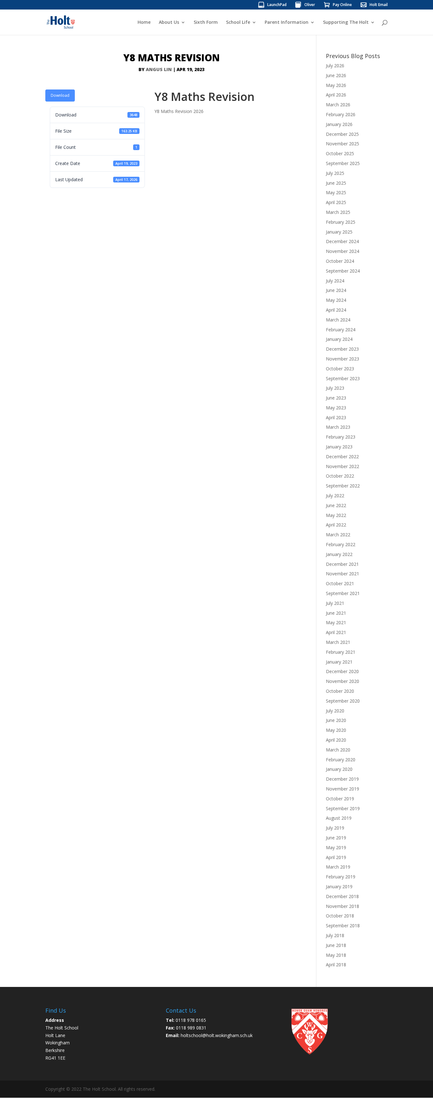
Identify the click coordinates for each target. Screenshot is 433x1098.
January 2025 (339, 232)
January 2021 (339, 662)
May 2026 (336, 85)
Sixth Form (206, 22)
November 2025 (342, 144)
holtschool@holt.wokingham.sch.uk (217, 1035)
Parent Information (286, 22)
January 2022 (339, 554)
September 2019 (343, 808)
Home (144, 22)
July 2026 (335, 66)
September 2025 (343, 163)
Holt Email (379, 5)
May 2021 (336, 622)
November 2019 (342, 789)
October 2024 (340, 261)
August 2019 (339, 818)
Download (60, 95)
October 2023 (340, 369)
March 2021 (338, 642)
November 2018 (342, 906)
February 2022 (340, 544)
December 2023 (342, 349)
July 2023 (335, 388)
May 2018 (336, 955)
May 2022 (336, 515)
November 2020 (342, 681)
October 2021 (340, 583)
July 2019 (335, 828)
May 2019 (336, 847)
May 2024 (336, 300)
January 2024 (339, 339)
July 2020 (335, 711)
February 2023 (340, 437)
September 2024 (343, 271)
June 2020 (336, 720)
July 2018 (335, 935)
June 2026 (336, 75)
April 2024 (336, 310)
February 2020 (340, 760)
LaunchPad (277, 5)
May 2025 (336, 192)
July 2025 (335, 173)
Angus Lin (159, 69)
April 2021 (336, 632)
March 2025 (338, 212)
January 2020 (339, 769)
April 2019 (336, 857)
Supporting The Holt (346, 22)
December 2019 (342, 779)
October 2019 (340, 799)
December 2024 (342, 241)
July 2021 (335, 603)
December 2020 (342, 671)
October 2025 (340, 153)
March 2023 (338, 427)
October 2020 (340, 691)
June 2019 (336, 838)
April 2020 (336, 740)
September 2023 (343, 378)
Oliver (309, 5)
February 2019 (340, 877)
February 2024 (340, 330)
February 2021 (340, 652)
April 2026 (336, 95)
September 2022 (343, 486)
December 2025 (342, 134)
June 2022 (336, 505)
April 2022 (336, 525)
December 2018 (342, 896)
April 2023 (336, 417)
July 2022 (335, 496)
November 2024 (342, 251)
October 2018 (340, 916)
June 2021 (336, 613)
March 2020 (338, 750)
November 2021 (342, 574)
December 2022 (342, 456)
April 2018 (336, 965)
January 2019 (339, 886)
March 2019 (338, 867)
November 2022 (342, 466)
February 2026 (340, 114)
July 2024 (335, 281)
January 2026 (339, 124)
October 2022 (340, 476)
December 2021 (342, 564)
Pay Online (342, 5)
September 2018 (343, 926)
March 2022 (338, 535)
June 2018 (336, 945)
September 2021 (343, 593)
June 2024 (336, 290)
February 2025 (340, 222)
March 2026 (338, 105)
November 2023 (342, 359)
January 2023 (339, 447)
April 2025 (336, 202)
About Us (169, 22)
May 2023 (336, 408)
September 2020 (343, 701)
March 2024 (338, 320)
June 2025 (336, 183)
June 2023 (336, 398)
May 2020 (336, 730)
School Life (238, 22)
